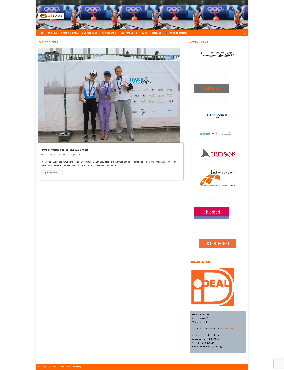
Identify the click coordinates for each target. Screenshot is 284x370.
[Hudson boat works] (217, 152)
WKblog (52, 33)
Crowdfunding (128, 33)
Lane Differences (177, 33)
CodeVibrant (87, 367)
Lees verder (53, 173)
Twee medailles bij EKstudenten (64, 149)
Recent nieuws (69, 33)
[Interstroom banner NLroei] (217, 178)
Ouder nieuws (89, 33)
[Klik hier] (211, 87)
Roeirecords (109, 33)
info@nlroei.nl (227, 328)
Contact (156, 33)
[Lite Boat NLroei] (217, 54)
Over (144, 33)
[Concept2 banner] (217, 116)
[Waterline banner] (217, 133)
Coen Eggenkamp (73, 154)
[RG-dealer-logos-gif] (217, 243)
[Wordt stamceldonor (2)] (211, 213)
